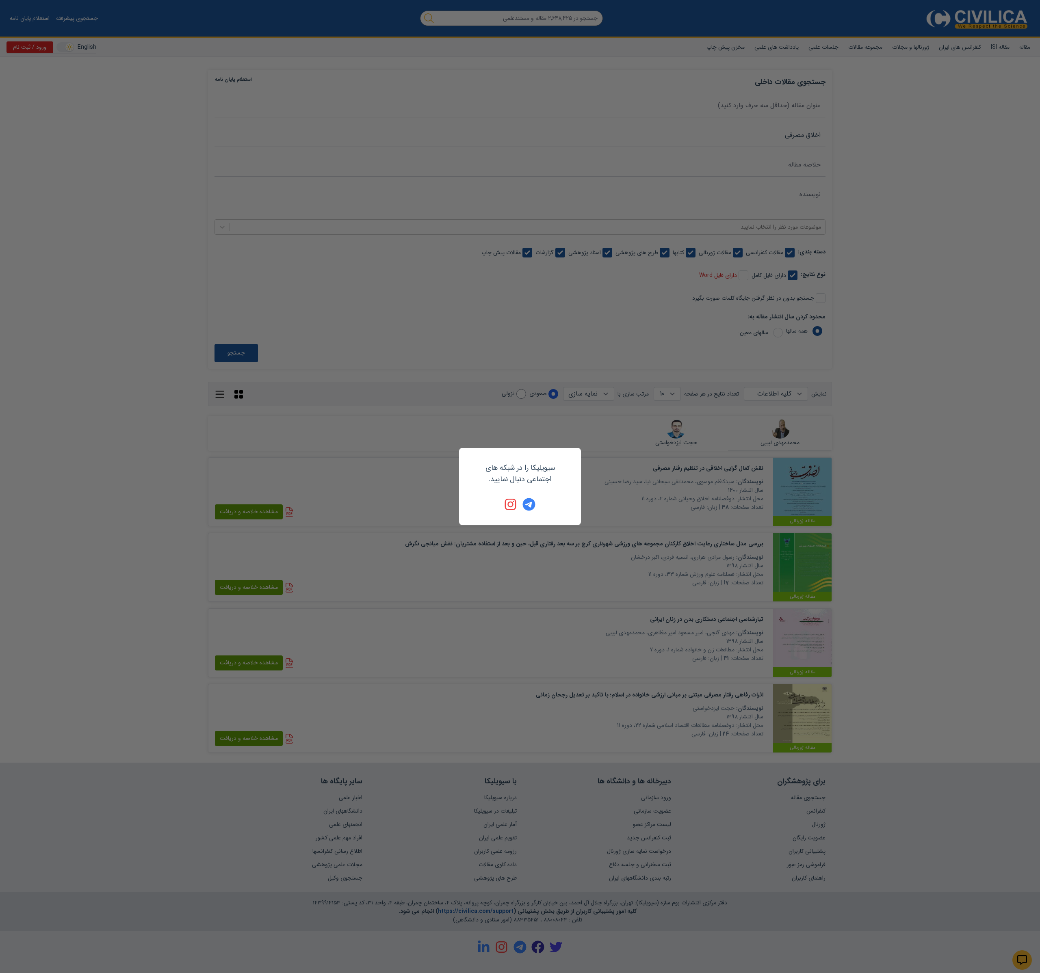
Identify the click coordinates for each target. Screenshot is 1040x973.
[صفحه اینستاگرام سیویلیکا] (511, 504)
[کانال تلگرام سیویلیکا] (528, 504)
